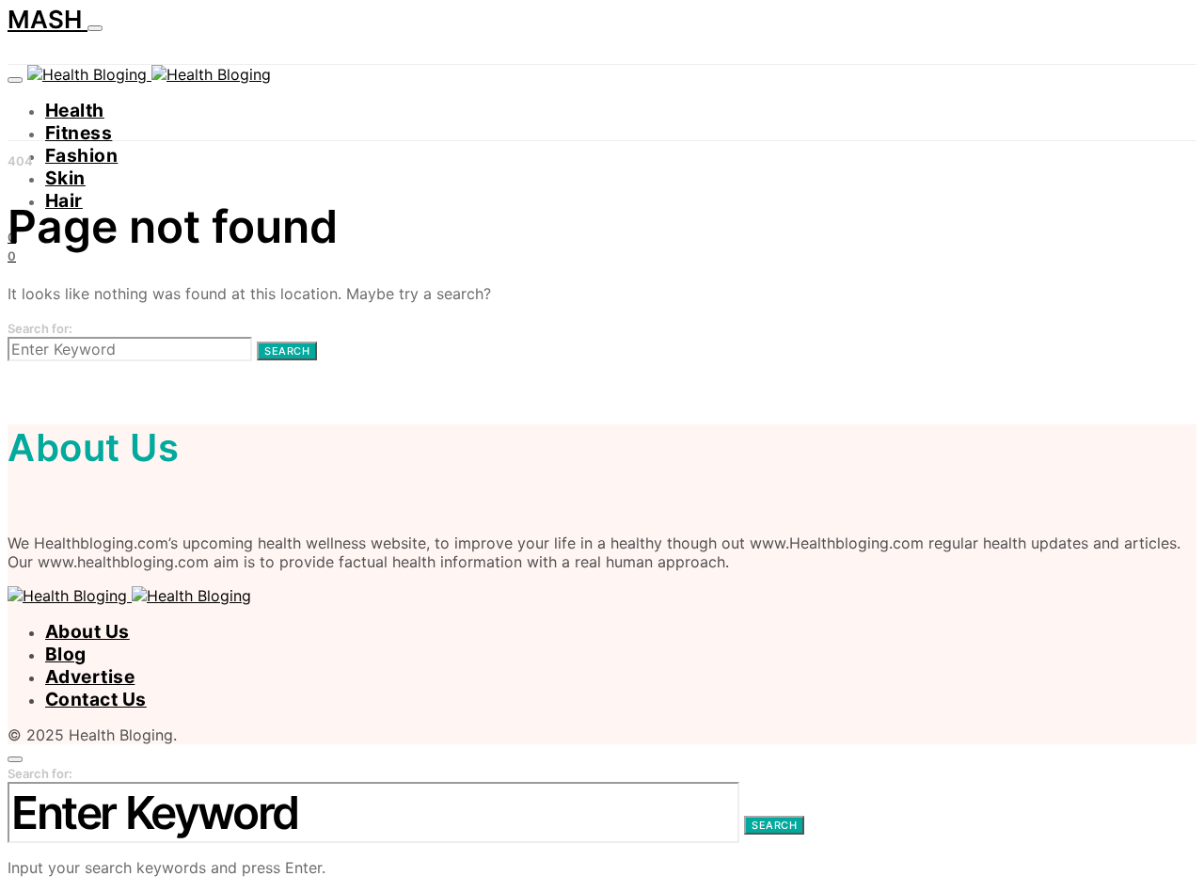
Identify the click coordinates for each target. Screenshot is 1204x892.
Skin (65, 178)
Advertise (90, 676)
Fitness (78, 132)
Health (74, 110)
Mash (47, 19)
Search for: (40, 328)
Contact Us (96, 699)
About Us (87, 631)
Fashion (81, 155)
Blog (66, 654)
